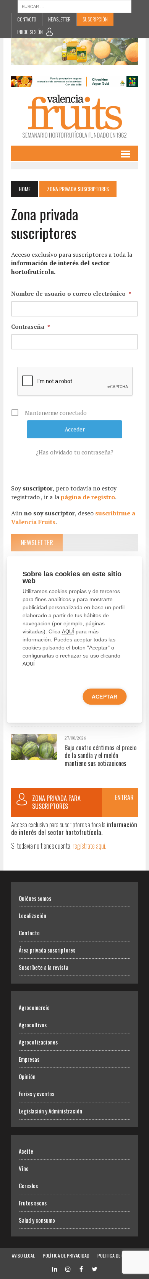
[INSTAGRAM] (68, 1268)
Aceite (26, 1151)
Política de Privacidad (66, 1255)
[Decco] (74, 81)
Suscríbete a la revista (43, 967)
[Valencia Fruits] (74, 116)
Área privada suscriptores (47, 950)
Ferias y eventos (36, 1093)
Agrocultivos (33, 1024)
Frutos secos (33, 1203)
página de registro (88, 497)
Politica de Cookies (117, 1255)
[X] (95, 1268)
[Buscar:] (74, 6)
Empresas (29, 1059)
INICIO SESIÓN (30, 32)
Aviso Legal (23, 1255)
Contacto (26, 19)
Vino (24, 1168)
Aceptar (104, 697)
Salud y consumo (37, 1220)
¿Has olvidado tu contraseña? (74, 452)
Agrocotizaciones (38, 1042)
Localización (32, 915)
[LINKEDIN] (55, 1268)
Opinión (27, 1076)
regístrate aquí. (89, 846)
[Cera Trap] (74, 59)
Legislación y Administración (50, 1111)
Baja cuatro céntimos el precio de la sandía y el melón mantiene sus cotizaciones (100, 755)
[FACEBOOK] (81, 1268)
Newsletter (59, 19)
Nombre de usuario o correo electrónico (71, 293)
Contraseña (30, 326)
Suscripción (95, 19)
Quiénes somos (35, 898)
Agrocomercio (34, 1007)
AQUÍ (68, 632)
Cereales (28, 1185)
